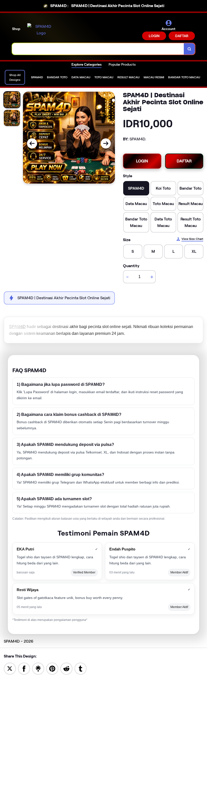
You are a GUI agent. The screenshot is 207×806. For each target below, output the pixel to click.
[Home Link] (41, 29)
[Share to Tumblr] (80, 668)
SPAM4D (17, 326)
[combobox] (98, 49)
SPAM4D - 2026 (18, 641)
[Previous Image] (32, 143)
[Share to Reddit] (66, 668)
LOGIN (154, 36)
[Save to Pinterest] (52, 668)
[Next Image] (106, 143)
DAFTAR (181, 36)
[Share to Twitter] (10, 668)
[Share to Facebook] (24, 668)
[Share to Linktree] (38, 668)
